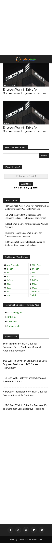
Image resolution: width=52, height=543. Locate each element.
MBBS (9, 295)
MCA (34, 284)
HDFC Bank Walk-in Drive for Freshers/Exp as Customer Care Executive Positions (25, 243)
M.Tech (35, 268)
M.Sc (34, 276)
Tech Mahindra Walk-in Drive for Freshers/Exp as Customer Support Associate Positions (27, 207)
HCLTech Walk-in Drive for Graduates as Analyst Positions (26, 225)
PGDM (35, 280)
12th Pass (36, 265)
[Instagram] (18, 530)
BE (7, 272)
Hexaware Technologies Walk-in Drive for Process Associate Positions (23, 234)
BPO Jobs (11, 317)
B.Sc (8, 276)
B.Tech (6, 123)
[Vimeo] (34, 530)
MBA (34, 287)
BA (7, 291)
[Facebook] (10, 530)
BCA (8, 284)
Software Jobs (14, 326)
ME (33, 272)
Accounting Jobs (14, 312)
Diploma (36, 291)
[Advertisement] (26, 27)
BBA (8, 287)
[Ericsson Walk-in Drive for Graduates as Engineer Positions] (26, 75)
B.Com (9, 280)
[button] (5, 59)
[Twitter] (26, 530)
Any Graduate (12, 265)
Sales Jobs (12, 321)
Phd (34, 295)
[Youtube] (41, 530)
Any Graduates (9, 85)
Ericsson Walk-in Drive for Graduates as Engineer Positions (25, 91)
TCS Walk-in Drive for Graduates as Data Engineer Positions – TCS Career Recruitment (25, 216)
